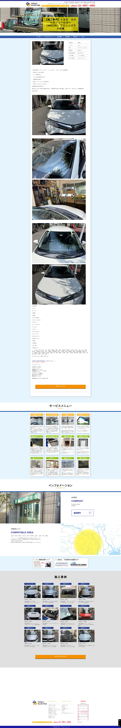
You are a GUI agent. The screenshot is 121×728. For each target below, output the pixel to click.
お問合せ (75, 36)
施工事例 (59, 36)
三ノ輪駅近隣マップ (66, 708)
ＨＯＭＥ (38, 36)
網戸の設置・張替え (52, 710)
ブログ (83, 36)
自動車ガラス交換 (52, 705)
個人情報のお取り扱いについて (68, 713)
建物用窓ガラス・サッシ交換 (54, 709)
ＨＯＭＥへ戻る (65, 705)
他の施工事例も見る (60, 656)
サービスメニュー (49, 36)
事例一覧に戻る (60, 386)
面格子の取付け (52, 717)
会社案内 (67, 36)
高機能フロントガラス (53, 708)
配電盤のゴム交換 (52, 713)
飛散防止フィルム (52, 716)
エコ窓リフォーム (52, 715)
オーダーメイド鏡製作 (53, 714)
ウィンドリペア (52, 706)
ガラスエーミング (52, 707)
